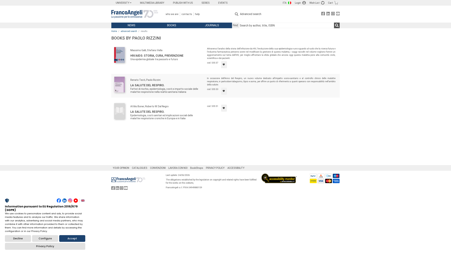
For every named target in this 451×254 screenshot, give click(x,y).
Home (114, 31)
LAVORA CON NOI (177, 168)
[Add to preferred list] (224, 64)
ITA (284, 2)
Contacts (186, 14)
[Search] (337, 25)
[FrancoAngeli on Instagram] (333, 14)
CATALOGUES (139, 168)
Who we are (172, 14)
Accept (72, 238)
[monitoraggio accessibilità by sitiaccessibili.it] (279, 175)
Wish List (314, 2)
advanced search (129, 31)
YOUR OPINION (121, 168)
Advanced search (250, 14)
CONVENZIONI (158, 168)
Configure (45, 238)
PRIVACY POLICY (215, 168)
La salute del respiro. (147, 85)
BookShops (196, 168)
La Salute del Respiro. (147, 111)
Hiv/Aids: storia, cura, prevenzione (156, 55)
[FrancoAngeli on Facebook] (323, 14)
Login (298, 2)
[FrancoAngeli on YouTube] (338, 14)
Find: (235, 25)
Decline (18, 238)
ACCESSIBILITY (236, 168)
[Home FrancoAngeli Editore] (134, 14)
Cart (330, 2)
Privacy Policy (45, 246)
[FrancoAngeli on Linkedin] (328, 14)
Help (197, 14)
